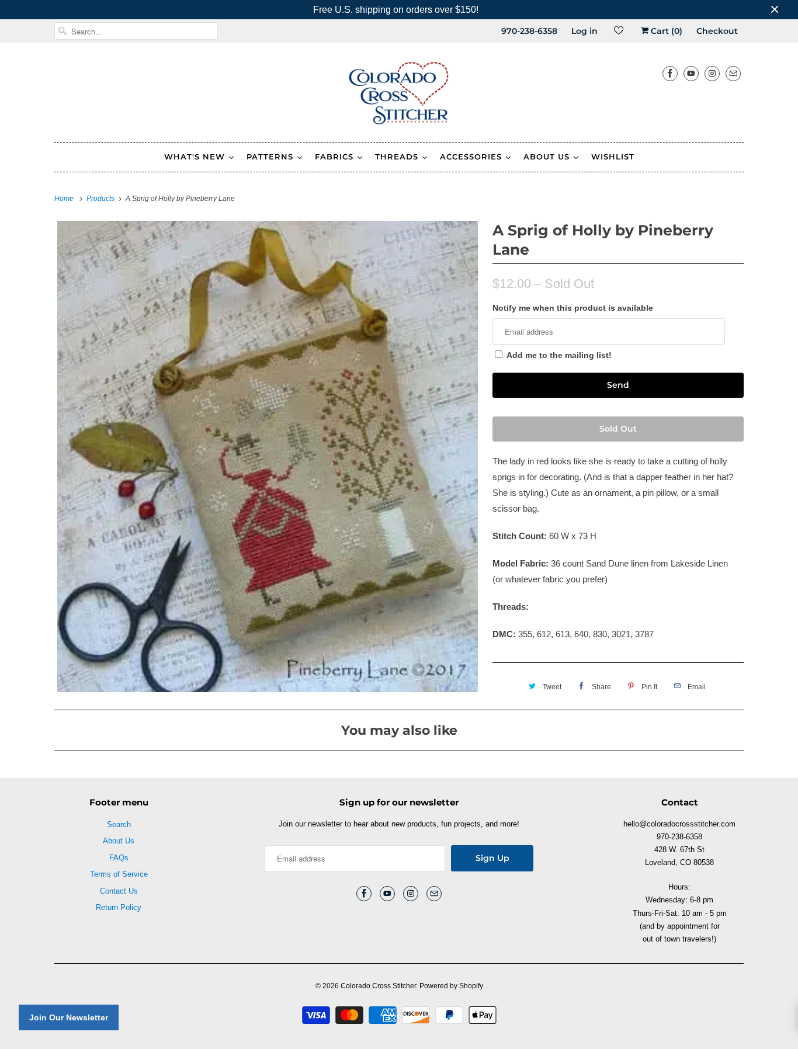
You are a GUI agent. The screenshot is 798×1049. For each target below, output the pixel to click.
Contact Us (119, 891)
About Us (118, 840)
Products (101, 198)
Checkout (717, 31)
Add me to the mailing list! (559, 355)
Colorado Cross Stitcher (378, 986)
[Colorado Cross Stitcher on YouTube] (691, 73)
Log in (584, 31)
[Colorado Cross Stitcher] (399, 95)
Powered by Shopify (451, 986)
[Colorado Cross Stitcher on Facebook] (670, 73)
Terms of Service (119, 874)
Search (119, 824)
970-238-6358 (529, 31)
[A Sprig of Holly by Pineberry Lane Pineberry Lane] (267, 456)
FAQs (119, 857)
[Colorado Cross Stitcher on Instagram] (712, 73)
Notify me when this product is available (572, 307)
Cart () (665, 31)
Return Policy (118, 907)
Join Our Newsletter (68, 1017)
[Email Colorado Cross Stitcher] (733, 73)
